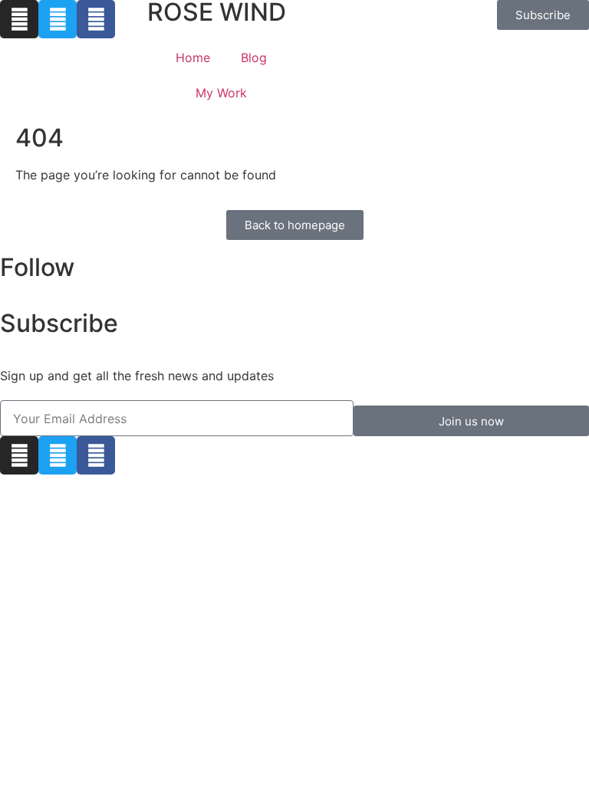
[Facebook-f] (96, 19)
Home (193, 57)
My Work (221, 92)
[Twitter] (57, 19)
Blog (254, 57)
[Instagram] (19, 19)
